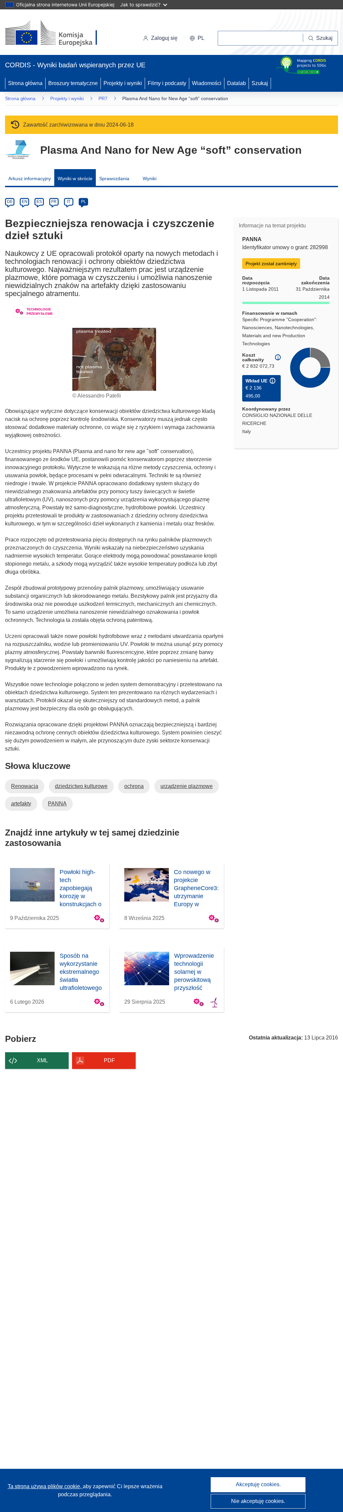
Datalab (236, 83)
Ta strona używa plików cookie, (45, 1486)
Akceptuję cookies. (258, 1484)
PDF (109, 1060)
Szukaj (260, 83)
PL (83, 201)
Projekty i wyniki (123, 83)
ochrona (134, 786)
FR (54, 201)
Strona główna (25, 83)
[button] (197, 38)
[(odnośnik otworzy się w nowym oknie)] (59, 33)
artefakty (21, 803)
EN (24, 201)
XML (42, 1060)
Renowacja (24, 786)
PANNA (57, 803)
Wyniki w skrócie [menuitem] (75, 178)
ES (39, 201)
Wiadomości (206, 83)
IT (68, 201)
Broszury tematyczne (73, 83)
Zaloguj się (164, 38)
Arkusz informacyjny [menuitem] (29, 178)
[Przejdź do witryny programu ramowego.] (17, 149)
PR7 (103, 98)
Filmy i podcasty (167, 83)
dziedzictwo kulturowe (81, 786)
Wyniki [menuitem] (149, 178)
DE (10, 201)
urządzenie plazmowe (186, 786)
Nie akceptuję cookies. (258, 1501)
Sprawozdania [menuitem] (114, 178)
